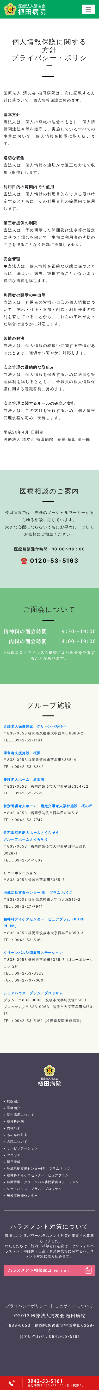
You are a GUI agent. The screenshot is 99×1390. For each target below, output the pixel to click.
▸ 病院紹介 (12, 1101)
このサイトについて (74, 1305)
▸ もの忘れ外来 (15, 1135)
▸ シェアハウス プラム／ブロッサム (33, 1189)
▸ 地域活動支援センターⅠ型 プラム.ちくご (37, 1168)
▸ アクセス (12, 1155)
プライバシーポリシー (28, 1305)
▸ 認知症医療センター (21, 1195)
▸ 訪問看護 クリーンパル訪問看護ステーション (41, 1182)
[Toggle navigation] (88, 9)
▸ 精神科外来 (14, 1121)
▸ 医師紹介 (12, 1108)
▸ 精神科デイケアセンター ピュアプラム (36, 1175)
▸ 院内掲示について (19, 1114)
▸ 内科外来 (12, 1128)
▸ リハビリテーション (21, 1148)
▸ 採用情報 (12, 1162)
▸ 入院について (15, 1141)
